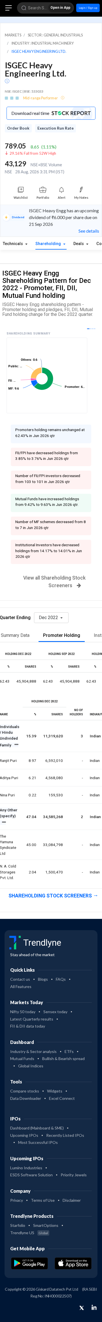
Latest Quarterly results (31, 1019)
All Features (20, 986)
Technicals (13, 243)
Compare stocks (24, 1091)
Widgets (54, 1091)
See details (88, 230)
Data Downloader (25, 1098)
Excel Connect (62, 1098)
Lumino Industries (26, 1167)
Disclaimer (72, 1200)
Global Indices (30, 1065)
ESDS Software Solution (31, 1174)
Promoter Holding (61, 635)
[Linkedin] (94, 1307)
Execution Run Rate (55, 128)
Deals (79, 243)
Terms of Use (43, 1200)
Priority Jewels (74, 1174)
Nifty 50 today (22, 1011)
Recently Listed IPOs (65, 1135)
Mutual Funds (22, 1058)
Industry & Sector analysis (33, 1051)
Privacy (16, 1200)
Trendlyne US (29, 1232)
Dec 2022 (49, 617)
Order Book (18, 128)
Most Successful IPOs (38, 1142)
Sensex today (55, 1011)
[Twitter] (81, 1308)
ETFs (69, 1051)
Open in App (60, 8)
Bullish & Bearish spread (63, 1058)
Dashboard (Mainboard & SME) (37, 1128)
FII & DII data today (27, 1026)
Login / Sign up (88, 7)
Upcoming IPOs (24, 1135)
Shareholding (48, 243)
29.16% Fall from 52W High (33, 153)
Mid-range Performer (40, 98)
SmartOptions (45, 1225)
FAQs (61, 979)
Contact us (20, 979)
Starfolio (17, 1225)
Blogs (43, 979)
